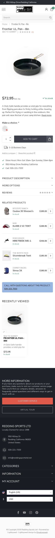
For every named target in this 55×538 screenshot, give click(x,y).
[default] (4, 332)
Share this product (25, 153)
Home (4, 24)
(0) (32, 32)
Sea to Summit (9, 32)
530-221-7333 (17, 2)
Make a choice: (10, 122)
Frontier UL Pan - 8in (20, 24)
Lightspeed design (26, 532)
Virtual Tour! (27, 409)
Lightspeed (12, 532)
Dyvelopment (42, 532)
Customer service (27, 401)
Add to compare (8, 153)
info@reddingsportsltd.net (20, 458)
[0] (52, 9)
